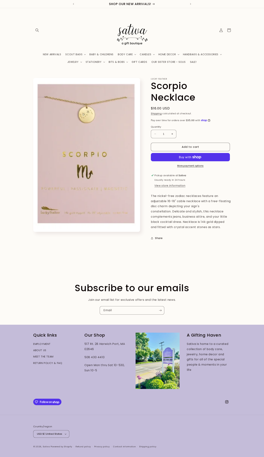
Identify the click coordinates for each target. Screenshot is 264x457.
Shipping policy (147, 446)
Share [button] (159, 238)
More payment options (190, 165)
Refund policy (83, 446)
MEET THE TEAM (43, 356)
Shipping (156, 113)
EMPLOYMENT (42, 344)
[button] (37, 30)
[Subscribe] (160, 310)
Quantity (156, 127)
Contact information (124, 446)
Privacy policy (102, 446)
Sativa (46, 446)
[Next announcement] (190, 4)
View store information (169, 185)
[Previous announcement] (73, 4)
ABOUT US (39, 350)
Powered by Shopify (61, 446)
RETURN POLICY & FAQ (47, 363)
